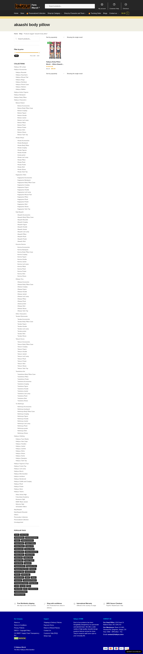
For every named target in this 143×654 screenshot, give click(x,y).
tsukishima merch (19, 594)
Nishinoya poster (22, 428)
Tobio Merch (18, 589)
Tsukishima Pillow (22, 376)
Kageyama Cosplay (23, 185)
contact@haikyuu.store (116, 634)
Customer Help (114, 8)
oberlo (27, 577)
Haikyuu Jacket (20, 446)
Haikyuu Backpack (19, 95)
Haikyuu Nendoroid (20, 479)
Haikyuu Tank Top (21, 460)
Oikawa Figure (22, 289)
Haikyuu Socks (20, 456)
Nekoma (17, 574)
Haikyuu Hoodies (21, 444)
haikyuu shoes (28, 557)
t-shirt (16, 586)
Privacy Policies (19, 628)
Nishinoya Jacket (22, 421)
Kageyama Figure (23, 187)
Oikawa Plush (21, 301)
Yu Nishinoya (20, 403)
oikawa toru (18, 580)
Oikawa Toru (19, 279)
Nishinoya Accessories (24, 406)
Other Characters (21, 314)
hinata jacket (21, 155)
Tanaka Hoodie (22, 326)
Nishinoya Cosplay (23, 414)
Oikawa (34, 577)
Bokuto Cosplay (22, 110)
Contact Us (47, 630)
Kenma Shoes (21, 276)
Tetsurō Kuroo (20, 339)
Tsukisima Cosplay (23, 384)
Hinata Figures (22, 150)
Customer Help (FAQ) (51, 633)
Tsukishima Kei (20, 371)
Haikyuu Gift (29, 546)
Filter (16, 55)
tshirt (25, 589)
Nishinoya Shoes (22, 433)
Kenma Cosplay (22, 254)
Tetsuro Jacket (22, 354)
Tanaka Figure (21, 324)
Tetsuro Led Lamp (23, 356)
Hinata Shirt (21, 167)
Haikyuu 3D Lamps (20, 67)
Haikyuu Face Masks (22, 439)
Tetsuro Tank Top (22, 368)
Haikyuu (17, 540)
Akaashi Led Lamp (23, 231)
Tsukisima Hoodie (22, 389)
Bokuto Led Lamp (23, 120)
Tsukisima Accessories (24, 381)
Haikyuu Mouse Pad (22, 77)
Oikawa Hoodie (22, 291)
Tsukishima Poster (23, 379)
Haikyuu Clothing (19, 436)
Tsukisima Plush (22, 396)
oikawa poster (21, 303)
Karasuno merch (30, 571)
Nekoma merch (19, 577)
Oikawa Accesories (23, 282)
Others (16, 514)
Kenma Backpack (22, 249)
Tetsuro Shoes (21, 366)
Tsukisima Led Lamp (23, 393)
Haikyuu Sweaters (21, 458)
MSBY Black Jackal (22, 502)
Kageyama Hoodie (23, 190)
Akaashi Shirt (21, 241)
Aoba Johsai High (21, 494)
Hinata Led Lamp (22, 157)
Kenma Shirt (21, 274)
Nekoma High (20, 504)
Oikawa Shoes (21, 308)
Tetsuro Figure (22, 349)
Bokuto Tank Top (22, 134)
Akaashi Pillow (21, 234)
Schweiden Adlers (21, 506)
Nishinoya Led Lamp (23, 423)
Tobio (28, 586)
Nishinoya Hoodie (22, 418)
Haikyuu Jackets (21, 448)
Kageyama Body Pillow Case (26, 182)
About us (17, 622)
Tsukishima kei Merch (21, 591)
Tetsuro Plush (21, 359)
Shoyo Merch (33, 583)
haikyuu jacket (19, 549)
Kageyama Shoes (23, 206)
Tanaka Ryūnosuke (22, 316)
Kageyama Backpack (24, 180)
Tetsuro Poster (22, 361)
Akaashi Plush (21, 236)
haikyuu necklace (19, 476)
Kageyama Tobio (21, 175)
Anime (16, 534)
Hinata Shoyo (20, 137)
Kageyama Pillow (22, 197)
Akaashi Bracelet (22, 219)
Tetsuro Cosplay (22, 346)
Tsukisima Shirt (22, 398)
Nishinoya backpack (23, 409)
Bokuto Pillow (21, 122)
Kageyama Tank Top (23, 209)
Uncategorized (18, 522)
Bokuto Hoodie (22, 115)
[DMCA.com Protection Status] (20, 638)
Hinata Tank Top (22, 172)
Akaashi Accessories (23, 215)
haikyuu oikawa (19, 554)
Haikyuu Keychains (22, 75)
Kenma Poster (21, 271)
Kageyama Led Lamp (24, 192)
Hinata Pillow (21, 160)
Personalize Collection (21, 517)
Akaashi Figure (22, 224)
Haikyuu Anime (19, 543)
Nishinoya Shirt (22, 430)
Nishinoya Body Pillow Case (26, 411)
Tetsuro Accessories (23, 342)
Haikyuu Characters (20, 100)
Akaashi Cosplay (22, 222)
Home (16, 33)
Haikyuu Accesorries (20, 69)
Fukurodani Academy (31, 537)
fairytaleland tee (19, 537)
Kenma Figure (21, 257)
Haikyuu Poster (18, 486)
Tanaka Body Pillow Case (25, 321)
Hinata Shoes (21, 169)
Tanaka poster (21, 331)
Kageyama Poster (23, 202)
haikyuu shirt (18, 557)
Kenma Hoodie (22, 259)
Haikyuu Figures (19, 546)
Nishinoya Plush (22, 426)
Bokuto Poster (21, 127)
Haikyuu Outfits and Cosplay (23, 481)
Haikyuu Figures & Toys (21, 463)
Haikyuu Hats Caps (22, 441)
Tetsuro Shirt (21, 363)
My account (102, 8)
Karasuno (32, 569)
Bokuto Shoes (21, 132)
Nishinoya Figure (22, 416)
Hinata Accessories (23, 140)
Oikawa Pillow (21, 299)
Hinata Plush (21, 162)
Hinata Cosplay (22, 147)
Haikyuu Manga (29, 549)
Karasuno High (20, 499)
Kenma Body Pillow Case (25, 252)
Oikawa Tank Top (22, 311)
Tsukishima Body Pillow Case (26, 374)
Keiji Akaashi (19, 212)
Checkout (126, 8)
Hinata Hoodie (21, 152)
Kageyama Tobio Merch (21, 569)
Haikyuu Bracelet (21, 72)
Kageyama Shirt (22, 204)
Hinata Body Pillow (23, 145)
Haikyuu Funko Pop (20, 466)
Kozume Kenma (21, 244)
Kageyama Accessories (24, 177)
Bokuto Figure (21, 113)
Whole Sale (47, 636)
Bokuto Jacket (21, 118)
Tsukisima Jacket (22, 391)
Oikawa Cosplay (22, 287)
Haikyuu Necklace (21, 82)
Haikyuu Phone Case (22, 84)
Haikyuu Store (18, 489)
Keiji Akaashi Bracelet (20, 512)
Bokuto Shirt (21, 130)
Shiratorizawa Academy (21, 583)
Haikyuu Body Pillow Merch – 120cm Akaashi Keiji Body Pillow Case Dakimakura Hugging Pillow (54, 63)
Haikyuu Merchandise (21, 474)
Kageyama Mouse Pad (24, 194)
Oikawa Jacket (22, 294)
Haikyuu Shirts (20, 451)
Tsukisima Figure (22, 386)
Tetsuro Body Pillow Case (25, 344)
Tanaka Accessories (23, 319)
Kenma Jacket (21, 261)
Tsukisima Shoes (22, 400)
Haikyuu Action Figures (21, 92)
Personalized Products (30, 580)
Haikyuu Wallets (21, 89)
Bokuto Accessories (23, 106)
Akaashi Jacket (22, 229)
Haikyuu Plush (18, 484)
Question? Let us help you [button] (134, 651)
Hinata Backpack (22, 143)
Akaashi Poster (22, 239)
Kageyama (28, 563)
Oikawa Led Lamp (23, 296)
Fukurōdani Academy (22, 497)
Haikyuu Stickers (21, 87)
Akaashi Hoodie (22, 227)
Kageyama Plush (22, 199)
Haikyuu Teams (19, 491)
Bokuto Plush (21, 125)
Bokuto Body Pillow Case (25, 108)
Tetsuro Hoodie (22, 351)
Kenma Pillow (21, 266)
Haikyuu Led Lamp (20, 468)
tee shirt (22, 586)
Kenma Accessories (23, 247)
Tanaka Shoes (21, 336)
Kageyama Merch (19, 566)
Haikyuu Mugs (20, 79)
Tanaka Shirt (21, 333)
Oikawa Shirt (21, 306)
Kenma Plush (21, 269)
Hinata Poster (21, 164)
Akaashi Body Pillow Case (25, 217)
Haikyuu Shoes (20, 453)
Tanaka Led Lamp (23, 329)
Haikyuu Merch (18, 471)
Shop (20, 33)
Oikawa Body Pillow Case (25, 284)
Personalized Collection (21, 519)
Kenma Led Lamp (23, 264)
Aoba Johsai (24, 534)
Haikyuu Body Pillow (20, 97)
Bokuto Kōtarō (20, 103)
